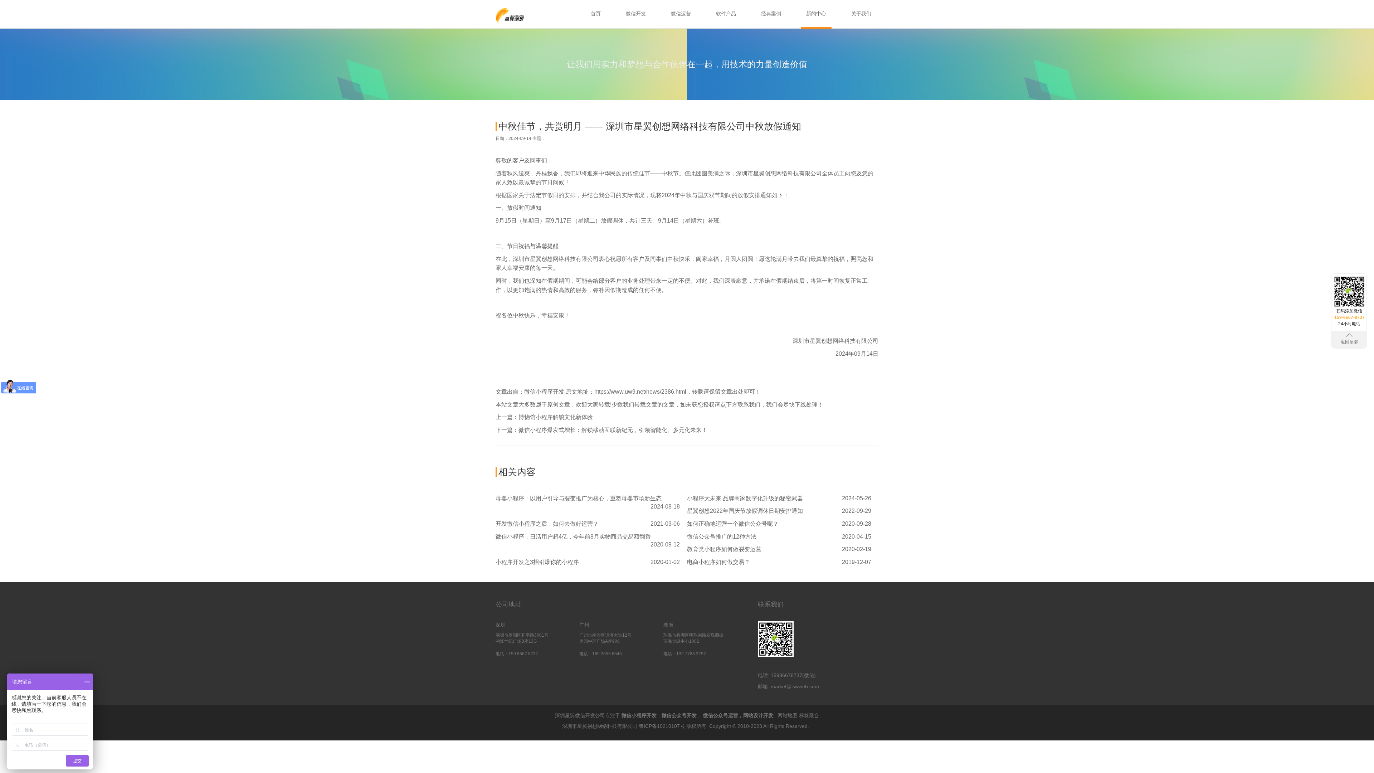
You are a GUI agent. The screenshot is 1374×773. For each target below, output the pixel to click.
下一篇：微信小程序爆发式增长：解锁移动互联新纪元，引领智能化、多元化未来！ (601, 430)
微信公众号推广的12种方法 (721, 537)
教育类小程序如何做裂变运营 (724, 549)
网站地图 (788, 715)
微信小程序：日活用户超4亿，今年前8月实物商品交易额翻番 (573, 537)
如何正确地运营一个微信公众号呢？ (733, 524)
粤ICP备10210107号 (662, 726)
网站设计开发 (758, 715)
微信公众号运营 (720, 715)
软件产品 (726, 13)
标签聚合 (809, 715)
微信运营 (681, 13)
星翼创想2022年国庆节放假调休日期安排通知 (745, 511)
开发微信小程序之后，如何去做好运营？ (547, 524)
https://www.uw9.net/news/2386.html (640, 392)
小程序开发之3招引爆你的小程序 (537, 562)
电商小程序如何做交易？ (718, 562)
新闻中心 (816, 13)
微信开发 (636, 13)
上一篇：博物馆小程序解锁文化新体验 (544, 417)
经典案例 (771, 13)
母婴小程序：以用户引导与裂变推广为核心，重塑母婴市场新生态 (579, 498)
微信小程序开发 (544, 392)
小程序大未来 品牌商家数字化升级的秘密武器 (745, 498)
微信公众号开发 (679, 715)
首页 (596, 13)
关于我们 (861, 13)
